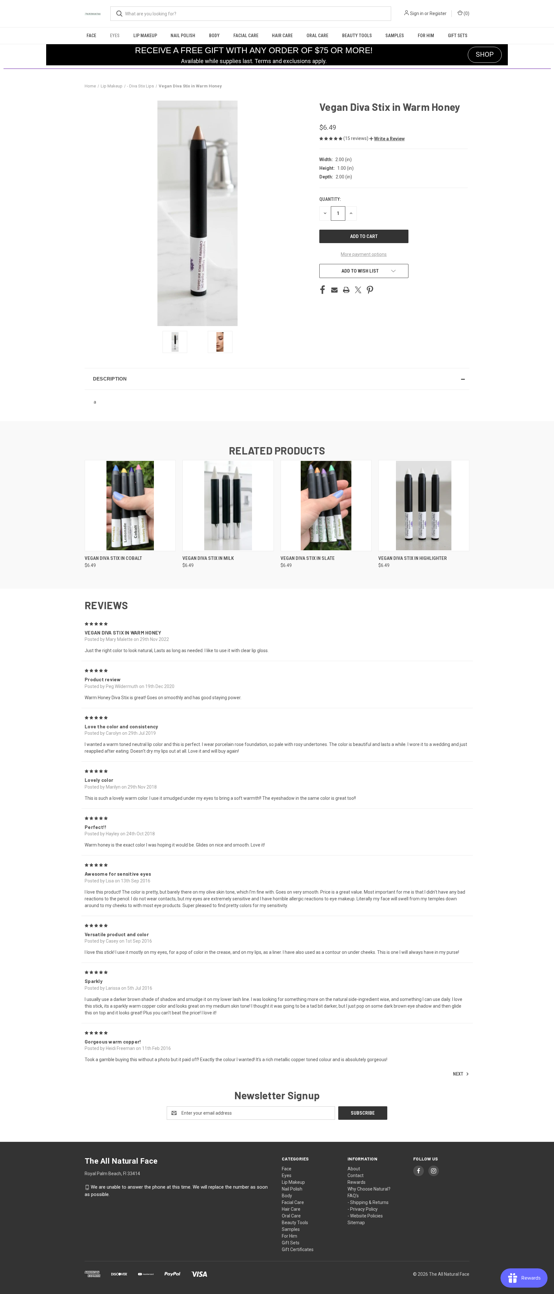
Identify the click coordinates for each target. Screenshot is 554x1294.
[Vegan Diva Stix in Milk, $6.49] (228, 505)
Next (458, 1074)
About (354, 1168)
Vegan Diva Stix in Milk (208, 558)
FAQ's (353, 1195)
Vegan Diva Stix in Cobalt (113, 558)
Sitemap (356, 1222)
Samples (394, 35)
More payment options (364, 254)
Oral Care (317, 35)
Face (91, 35)
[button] (387, 138)
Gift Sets (457, 35)
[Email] (334, 289)
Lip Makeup (145, 35)
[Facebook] (322, 289)
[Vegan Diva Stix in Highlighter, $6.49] (424, 505)
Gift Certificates (298, 1249)
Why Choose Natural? (369, 1189)
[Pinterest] (370, 289)
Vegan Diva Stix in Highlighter (412, 558)
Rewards (356, 1182)
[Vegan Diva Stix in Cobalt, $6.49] (130, 505)
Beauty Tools (357, 35)
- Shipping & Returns (368, 1202)
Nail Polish (183, 35)
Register (438, 13)
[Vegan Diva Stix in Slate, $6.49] (326, 505)
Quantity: (330, 199)
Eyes (115, 35)
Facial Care (245, 35)
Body (214, 35)
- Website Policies (365, 1215)
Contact (356, 1175)
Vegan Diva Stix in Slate (308, 558)
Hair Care (282, 35)
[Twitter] (358, 289)
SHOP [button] (485, 54)
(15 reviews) (356, 138)
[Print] (346, 289)
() (466, 13)
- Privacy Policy (363, 1209)
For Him (426, 35)
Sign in (417, 13)
